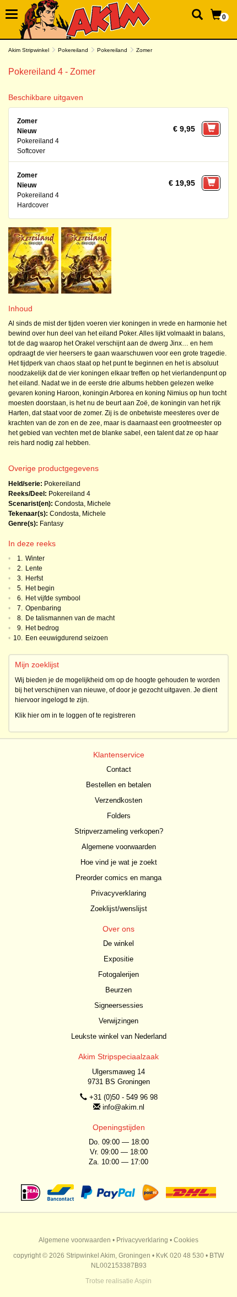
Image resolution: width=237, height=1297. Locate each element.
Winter (35, 558)
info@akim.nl (123, 1107)
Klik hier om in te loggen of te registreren (75, 715)
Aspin (143, 1281)
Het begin (40, 588)
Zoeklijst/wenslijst (118, 908)
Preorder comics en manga (118, 878)
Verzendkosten (118, 800)
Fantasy (51, 523)
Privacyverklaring (118, 893)
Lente (33, 568)
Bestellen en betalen (118, 785)
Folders (119, 816)
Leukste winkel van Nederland (118, 1036)
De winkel (118, 943)
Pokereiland (73, 50)
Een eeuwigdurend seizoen (66, 638)
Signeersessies (118, 1005)
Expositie (118, 959)
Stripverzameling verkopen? (118, 831)
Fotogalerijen (118, 974)
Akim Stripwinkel (28, 50)
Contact (118, 769)
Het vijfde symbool (52, 598)
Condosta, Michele (83, 504)
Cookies (186, 1240)
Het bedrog (42, 628)
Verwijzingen (118, 1021)
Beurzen (118, 990)
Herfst (34, 578)
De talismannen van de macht (70, 618)
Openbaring (43, 608)
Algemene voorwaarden (119, 847)
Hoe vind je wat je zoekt (118, 862)
